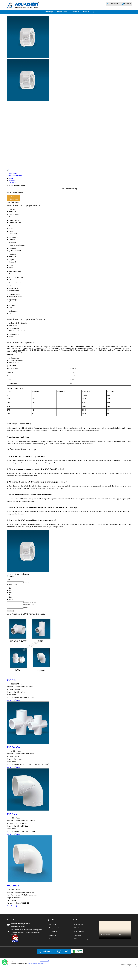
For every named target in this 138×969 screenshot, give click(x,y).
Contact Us (85, 12)
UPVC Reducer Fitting (81, 939)
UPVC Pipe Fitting (79, 924)
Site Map (52, 939)
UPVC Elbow (12, 814)
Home (11, 178)
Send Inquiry (13, 173)
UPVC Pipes (77, 928)
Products (12, 181)
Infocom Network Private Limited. (37, 963)
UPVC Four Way (13, 747)
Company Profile (61, 12)
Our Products (74, 12)
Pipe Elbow (77, 935)
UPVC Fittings (14, 183)
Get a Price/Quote (13, 198)
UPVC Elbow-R (13, 886)
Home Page (49, 12)
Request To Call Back (14, 176)
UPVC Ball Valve (79, 932)
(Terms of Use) (44, 961)
